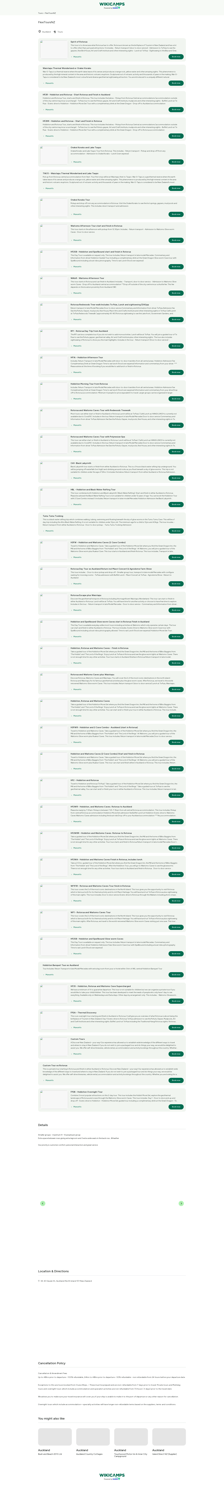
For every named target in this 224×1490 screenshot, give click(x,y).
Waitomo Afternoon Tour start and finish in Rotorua (96, 226)
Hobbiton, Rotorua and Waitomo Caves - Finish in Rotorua (99, 648)
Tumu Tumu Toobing (53, 516)
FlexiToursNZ (50, 13)
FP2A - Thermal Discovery (84, 1012)
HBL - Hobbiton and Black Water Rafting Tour (93, 489)
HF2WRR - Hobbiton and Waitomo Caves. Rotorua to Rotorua (101, 833)
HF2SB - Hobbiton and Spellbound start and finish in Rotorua (101, 252)
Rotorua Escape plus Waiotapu (86, 595)
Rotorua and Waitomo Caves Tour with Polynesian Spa (98, 436)
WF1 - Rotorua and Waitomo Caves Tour (91, 912)
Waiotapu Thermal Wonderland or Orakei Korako (67, 68)
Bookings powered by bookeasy (112, 1482)
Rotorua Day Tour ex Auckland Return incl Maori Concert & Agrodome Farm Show (111, 569)
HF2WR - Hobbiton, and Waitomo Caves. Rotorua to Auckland (101, 806)
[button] (176, 56)
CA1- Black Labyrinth (81, 463)
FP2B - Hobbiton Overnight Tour (87, 1092)
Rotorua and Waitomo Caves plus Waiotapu (92, 674)
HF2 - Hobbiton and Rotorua (85, 780)
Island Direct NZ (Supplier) (164, 1454)
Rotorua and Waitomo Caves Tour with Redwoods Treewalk (100, 410)
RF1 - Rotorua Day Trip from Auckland (89, 331)
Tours (40, 13)
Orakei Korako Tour (80, 200)
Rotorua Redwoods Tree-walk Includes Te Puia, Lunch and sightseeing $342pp (110, 304)
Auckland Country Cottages (89, 1454)
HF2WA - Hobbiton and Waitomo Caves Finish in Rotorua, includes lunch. (107, 859)
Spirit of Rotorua (79, 42)
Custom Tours (78, 1039)
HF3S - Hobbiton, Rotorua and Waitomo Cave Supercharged (101, 986)
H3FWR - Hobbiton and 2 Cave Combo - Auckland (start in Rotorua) (104, 727)
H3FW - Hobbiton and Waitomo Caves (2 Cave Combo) (98, 542)
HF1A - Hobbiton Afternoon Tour (87, 357)
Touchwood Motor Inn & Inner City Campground (130, 1455)
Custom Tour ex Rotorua (55, 1065)
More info (77, 57)
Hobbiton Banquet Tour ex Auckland (61, 965)
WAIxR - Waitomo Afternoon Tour (87, 278)
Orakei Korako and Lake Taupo (86, 147)
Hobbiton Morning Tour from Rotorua (89, 384)
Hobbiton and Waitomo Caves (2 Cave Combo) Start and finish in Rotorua (107, 754)
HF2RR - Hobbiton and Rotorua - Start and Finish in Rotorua (72, 121)
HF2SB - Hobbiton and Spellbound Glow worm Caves (97, 939)
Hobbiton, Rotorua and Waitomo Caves (90, 701)
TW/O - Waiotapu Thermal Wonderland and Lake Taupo (70, 173)
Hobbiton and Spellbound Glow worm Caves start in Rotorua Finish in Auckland (110, 621)
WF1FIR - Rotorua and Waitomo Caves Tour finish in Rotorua (101, 886)
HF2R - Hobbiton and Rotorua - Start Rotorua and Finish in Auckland (76, 94)
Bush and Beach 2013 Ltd (50, 1454)
